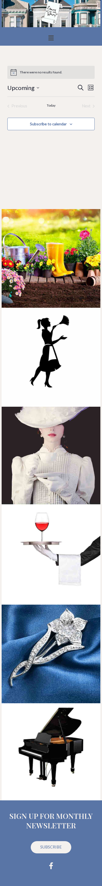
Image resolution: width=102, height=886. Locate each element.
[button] (50, 38)
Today (51, 105)
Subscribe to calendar (48, 124)
